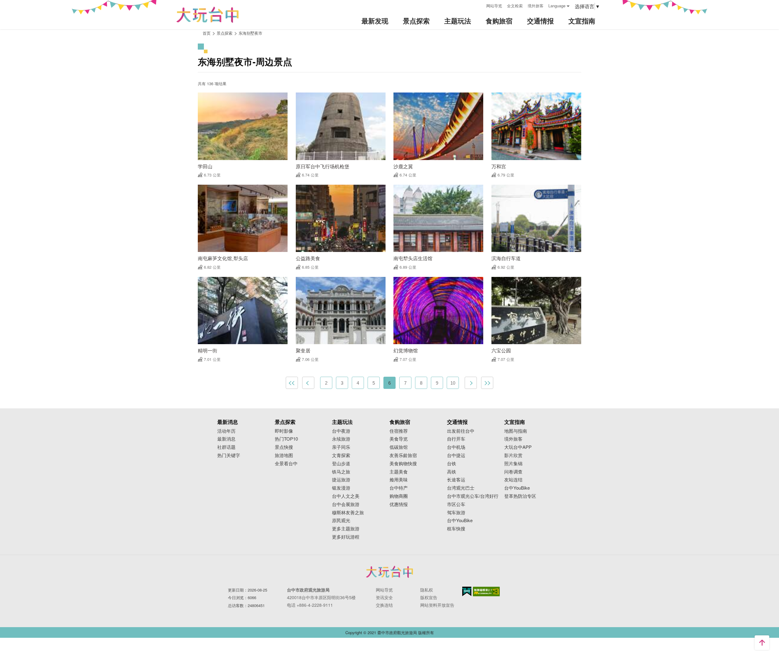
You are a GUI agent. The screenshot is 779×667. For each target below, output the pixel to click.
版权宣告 (428, 597)
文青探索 (341, 455)
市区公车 (456, 504)
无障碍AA (486, 591)
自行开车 (456, 439)
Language (556, 6)
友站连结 (513, 479)
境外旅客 (535, 6)
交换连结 (384, 605)
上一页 (308, 383)
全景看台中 (286, 463)
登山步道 (341, 463)
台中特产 (399, 488)
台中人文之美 (345, 496)
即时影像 (284, 431)
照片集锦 (513, 463)
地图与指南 (515, 431)
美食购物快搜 (403, 463)
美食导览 (399, 439)
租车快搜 (456, 528)
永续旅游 (341, 439)
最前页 (292, 383)
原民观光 (341, 520)
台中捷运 (456, 455)
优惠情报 (399, 504)
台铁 (451, 463)
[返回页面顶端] (762, 642)
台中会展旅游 (345, 504)
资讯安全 (384, 597)
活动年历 (226, 431)
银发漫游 (341, 488)
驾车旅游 (456, 512)
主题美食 (399, 471)
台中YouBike (460, 520)
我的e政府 (466, 591)
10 (452, 383)
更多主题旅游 (345, 528)
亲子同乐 (341, 447)
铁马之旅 (341, 471)
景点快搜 (284, 447)
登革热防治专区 (520, 496)
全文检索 (515, 6)
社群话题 (226, 447)
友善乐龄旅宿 (403, 455)
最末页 (487, 383)
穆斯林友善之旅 (348, 512)
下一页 (471, 383)
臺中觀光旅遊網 (207, 15)
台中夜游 (341, 431)
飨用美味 (399, 479)
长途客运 (456, 479)
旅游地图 (284, 455)
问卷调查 (513, 471)
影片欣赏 (513, 455)
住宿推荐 (399, 431)
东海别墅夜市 (250, 33)
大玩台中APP (518, 447)
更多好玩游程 (345, 537)
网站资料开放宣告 (437, 605)
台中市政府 (389, 572)
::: (479, 5)
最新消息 (226, 439)
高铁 (451, 471)
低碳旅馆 (399, 447)
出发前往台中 (460, 431)
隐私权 (426, 590)
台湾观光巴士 (460, 488)
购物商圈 (399, 496)
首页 (207, 33)
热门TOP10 (286, 439)
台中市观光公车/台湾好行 (472, 496)
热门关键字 (228, 455)
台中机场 (456, 447)
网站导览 (494, 6)
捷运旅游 (341, 479)
